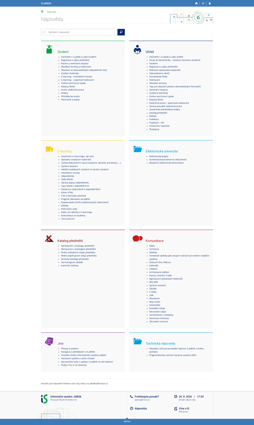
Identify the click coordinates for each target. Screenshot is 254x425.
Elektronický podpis (158, 156)
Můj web (153, 282)
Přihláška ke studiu (70, 96)
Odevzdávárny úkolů (159, 73)
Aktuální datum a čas (187, 400)
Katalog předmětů (158, 112)
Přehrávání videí (69, 209)
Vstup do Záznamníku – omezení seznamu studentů (174, 60)
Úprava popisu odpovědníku (75, 182)
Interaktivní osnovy (70, 172)
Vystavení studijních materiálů (76, 159)
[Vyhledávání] (203, 3)
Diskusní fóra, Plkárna (160, 262)
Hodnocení (154, 79)
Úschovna (154, 249)
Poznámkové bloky (158, 76)
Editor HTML (67, 192)
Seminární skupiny (158, 89)
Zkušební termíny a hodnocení (76, 66)
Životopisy (154, 129)
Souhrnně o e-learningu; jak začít (77, 156)
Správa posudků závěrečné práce (165, 106)
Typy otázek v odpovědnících (75, 185)
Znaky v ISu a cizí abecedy (74, 365)
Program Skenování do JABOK (75, 199)
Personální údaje (157, 311)
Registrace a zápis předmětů (75, 60)
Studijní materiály (70, 73)
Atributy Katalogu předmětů (75, 259)
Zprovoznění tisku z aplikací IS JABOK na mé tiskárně (87, 361)
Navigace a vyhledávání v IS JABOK (78, 351)
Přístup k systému (70, 348)
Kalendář (153, 265)
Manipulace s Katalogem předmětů (78, 249)
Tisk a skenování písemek (73, 195)
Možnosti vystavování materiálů (164, 70)
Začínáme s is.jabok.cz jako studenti (78, 56)
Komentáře (154, 305)
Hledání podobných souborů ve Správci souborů (85, 169)
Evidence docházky (158, 93)
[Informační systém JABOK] (42, 11)
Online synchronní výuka (73, 83)
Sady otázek (67, 179)
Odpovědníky (67, 176)
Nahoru (127, 421)
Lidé (151, 295)
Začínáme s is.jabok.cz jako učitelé (166, 56)
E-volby (152, 291)
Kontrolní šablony (69, 265)
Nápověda (51, 11)
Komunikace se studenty (73, 215)
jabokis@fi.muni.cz (99, 383)
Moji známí (154, 301)
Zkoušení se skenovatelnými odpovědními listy (84, 70)
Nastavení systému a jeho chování (78, 358)
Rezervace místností (159, 318)
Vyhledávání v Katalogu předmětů (77, 245)
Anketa (64, 93)
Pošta (152, 245)
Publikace (154, 119)
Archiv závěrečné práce (72, 89)
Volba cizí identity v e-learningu (76, 212)
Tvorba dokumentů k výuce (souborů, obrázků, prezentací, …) (91, 162)
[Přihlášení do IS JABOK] (209, 3)
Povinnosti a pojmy (70, 99)
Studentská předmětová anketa (164, 109)
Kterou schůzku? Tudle (160, 275)
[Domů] (196, 3)
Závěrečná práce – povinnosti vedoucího (169, 103)
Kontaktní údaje (157, 308)
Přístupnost (183, 412)
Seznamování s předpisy (161, 314)
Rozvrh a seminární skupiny (74, 63)
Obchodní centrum (158, 321)
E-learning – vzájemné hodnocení (77, 79)
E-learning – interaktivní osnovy (76, 76)
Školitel (152, 116)
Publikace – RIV (156, 122)
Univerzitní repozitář (159, 125)
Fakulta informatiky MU (68, 400)
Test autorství (68, 218)
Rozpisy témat (68, 86)
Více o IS (184, 408)
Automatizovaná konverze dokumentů (168, 159)
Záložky (64, 205)
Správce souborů (69, 166)
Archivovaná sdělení (159, 272)
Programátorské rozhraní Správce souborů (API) (172, 355)
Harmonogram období (72, 262)
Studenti (153, 63)
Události (153, 268)
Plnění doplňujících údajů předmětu (79, 255)
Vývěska (153, 252)
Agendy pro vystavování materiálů (166, 278)
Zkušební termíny (158, 83)
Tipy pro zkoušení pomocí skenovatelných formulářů (175, 86)
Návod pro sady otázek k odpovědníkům (80, 189)
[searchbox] (82, 32)
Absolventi (154, 298)
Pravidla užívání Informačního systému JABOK (83, 355)
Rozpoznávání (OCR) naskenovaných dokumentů (84, 202)
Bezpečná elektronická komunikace (166, 162)
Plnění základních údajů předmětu (78, 252)
